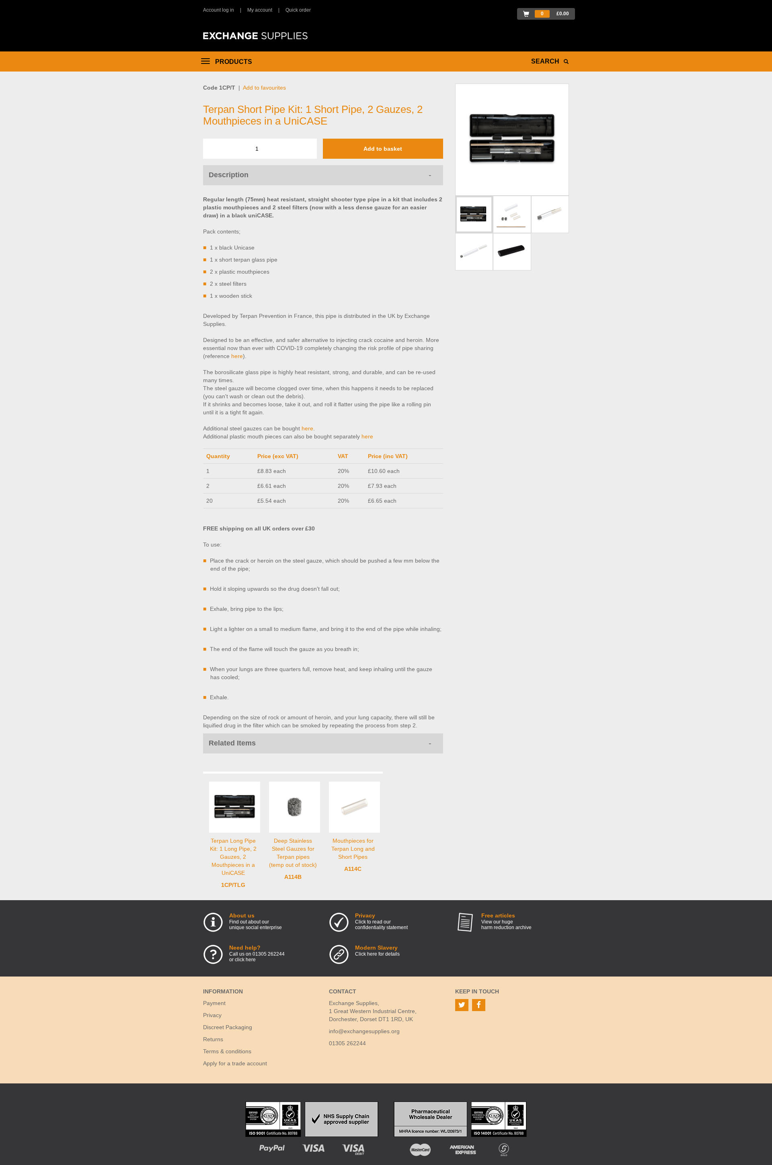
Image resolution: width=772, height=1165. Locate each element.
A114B (293, 877)
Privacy (212, 1015)
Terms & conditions (227, 1051)
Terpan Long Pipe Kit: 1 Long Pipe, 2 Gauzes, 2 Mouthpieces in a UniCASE (233, 856)
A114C (352, 869)
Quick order (298, 10)
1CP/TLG (233, 885)
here (237, 356)
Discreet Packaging (227, 1027)
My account (259, 10)
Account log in (218, 10)
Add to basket (382, 148)
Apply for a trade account (235, 1063)
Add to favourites (264, 87)
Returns (213, 1039)
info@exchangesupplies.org (364, 1031)
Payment (214, 1003)
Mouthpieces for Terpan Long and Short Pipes (353, 848)
